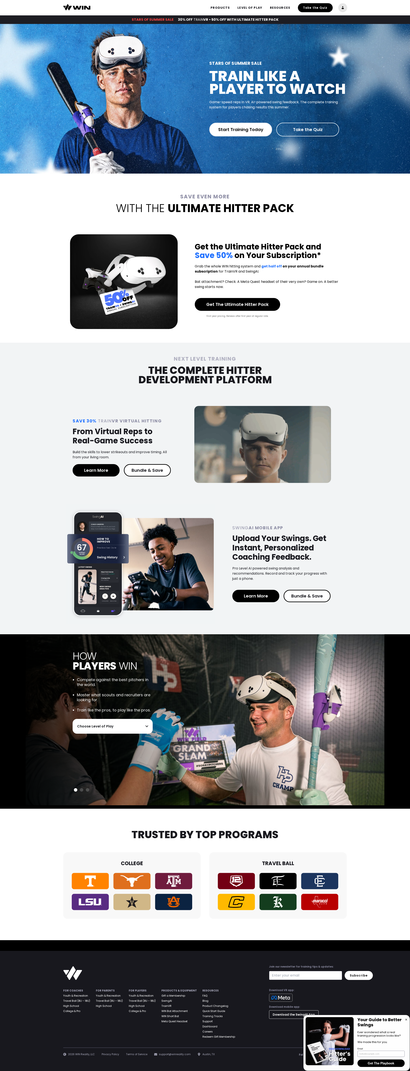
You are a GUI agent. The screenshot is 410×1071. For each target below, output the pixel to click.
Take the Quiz (315, 8)
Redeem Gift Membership (218, 1037)
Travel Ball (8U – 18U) (76, 1001)
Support (207, 1021)
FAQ (204, 995)
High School (71, 1006)
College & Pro (71, 1011)
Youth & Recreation (75, 995)
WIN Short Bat (170, 1016)
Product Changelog (215, 1006)
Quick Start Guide (213, 1011)
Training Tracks (212, 1016)
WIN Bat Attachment (174, 1011)
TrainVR (166, 1006)
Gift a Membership (173, 995)
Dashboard (209, 1026)
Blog (205, 1001)
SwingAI (166, 1001)
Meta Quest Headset (174, 1021)
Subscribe (359, 975)
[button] (75, 790)
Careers (207, 1031)
